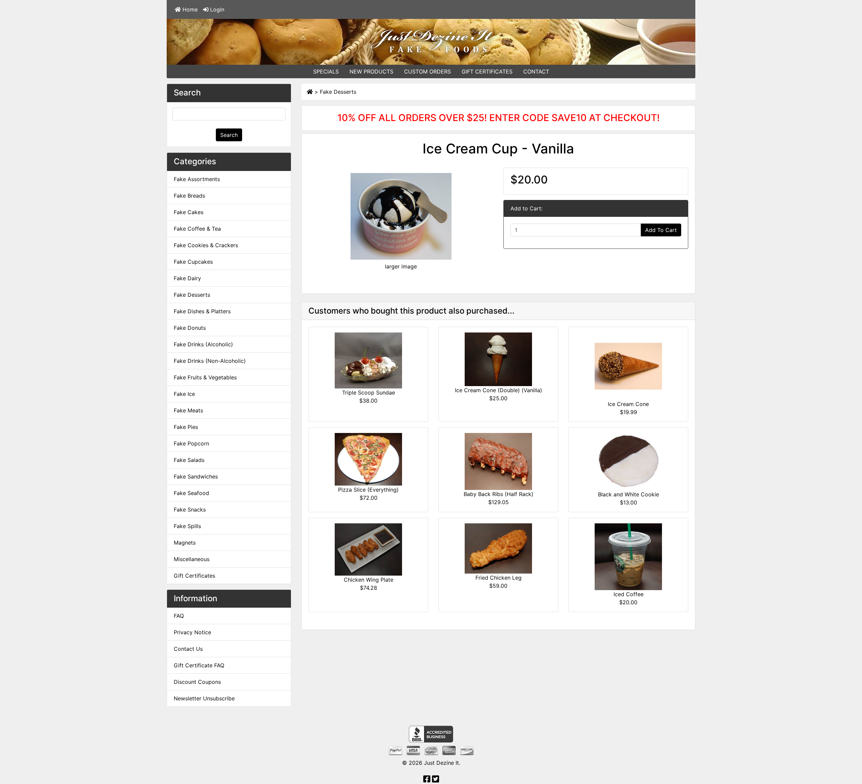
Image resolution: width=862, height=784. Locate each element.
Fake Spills (187, 526)
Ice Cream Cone (628, 404)
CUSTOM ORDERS (427, 71)
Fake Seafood (191, 493)
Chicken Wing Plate (368, 579)
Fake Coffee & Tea (197, 228)
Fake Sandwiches (196, 476)
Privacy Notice (192, 632)
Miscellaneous (191, 559)
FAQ (179, 615)
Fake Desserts (338, 91)
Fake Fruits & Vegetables (205, 377)
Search (229, 135)
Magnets (185, 542)
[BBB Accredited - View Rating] (431, 733)
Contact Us (188, 648)
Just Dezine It (441, 762)
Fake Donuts (190, 327)
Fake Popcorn (191, 443)
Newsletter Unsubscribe (204, 698)
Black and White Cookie (628, 494)
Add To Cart (661, 230)
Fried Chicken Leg (498, 577)
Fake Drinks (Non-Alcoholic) (210, 360)
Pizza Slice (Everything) (368, 489)
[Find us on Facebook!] (426, 780)
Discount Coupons (197, 681)
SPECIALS (326, 71)
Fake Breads (189, 195)
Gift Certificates (194, 575)
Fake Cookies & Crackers (206, 245)
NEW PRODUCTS (371, 71)
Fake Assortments (197, 179)
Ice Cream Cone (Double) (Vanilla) (498, 390)
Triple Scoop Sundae (368, 392)
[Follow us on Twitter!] (435, 780)
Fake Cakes (188, 212)
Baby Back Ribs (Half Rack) (498, 494)
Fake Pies (186, 427)
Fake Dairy (187, 278)
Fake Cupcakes (193, 261)
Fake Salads (189, 460)
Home (189, 9)
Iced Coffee (628, 594)
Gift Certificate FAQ (199, 665)
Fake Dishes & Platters (202, 311)
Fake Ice (184, 393)
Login (216, 9)
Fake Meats (188, 410)
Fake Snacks (190, 509)
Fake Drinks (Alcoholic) (203, 344)
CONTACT (536, 71)
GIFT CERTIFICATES (487, 71)
